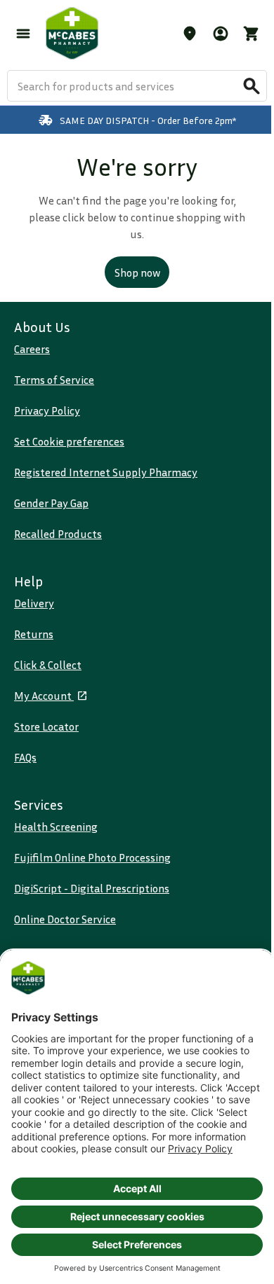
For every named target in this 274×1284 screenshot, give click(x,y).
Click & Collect (47, 665)
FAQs (25, 757)
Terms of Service (54, 380)
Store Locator (46, 726)
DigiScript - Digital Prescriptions (91, 888)
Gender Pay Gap (51, 503)
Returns (33, 634)
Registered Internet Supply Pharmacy (105, 472)
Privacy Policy (47, 410)
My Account (44, 696)
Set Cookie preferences (69, 441)
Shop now (137, 272)
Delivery (34, 603)
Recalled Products (58, 534)
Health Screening (56, 827)
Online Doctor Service (65, 919)
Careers (32, 349)
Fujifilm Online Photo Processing (92, 857)
